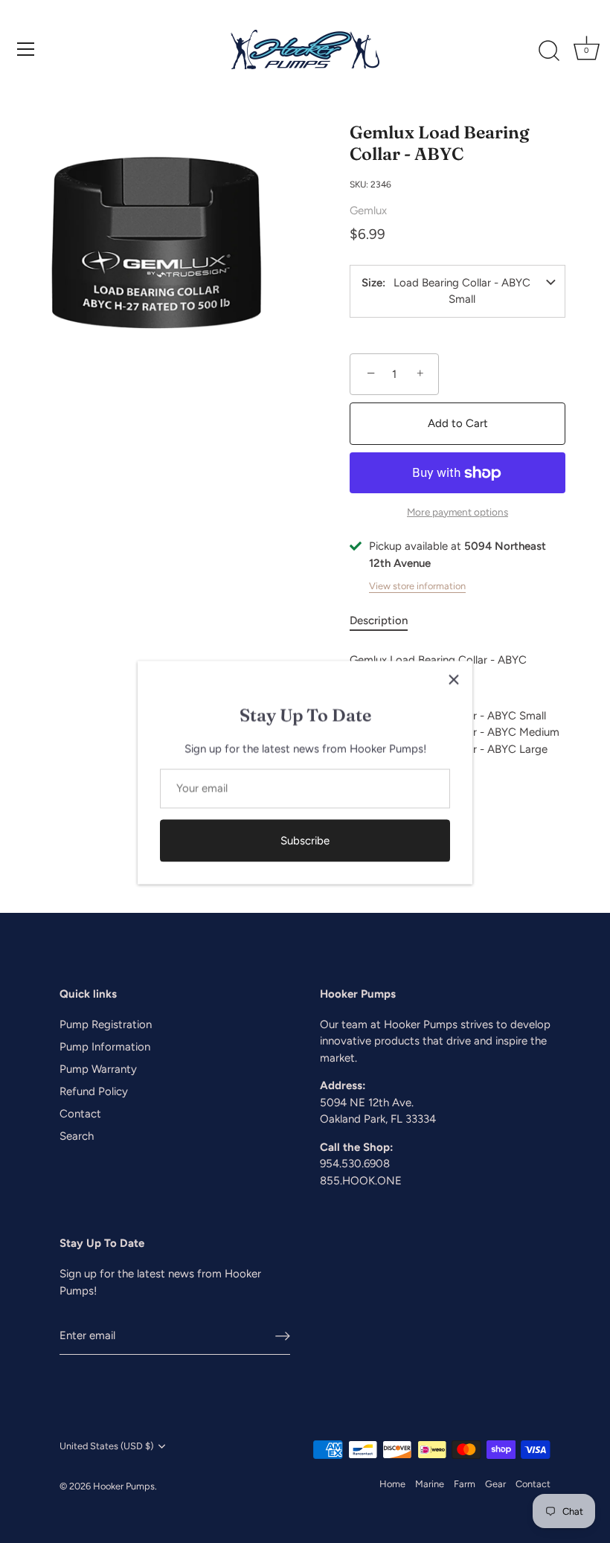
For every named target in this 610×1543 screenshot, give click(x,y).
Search (77, 1136)
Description (379, 620)
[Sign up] (282, 1335)
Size (372, 283)
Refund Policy (94, 1091)
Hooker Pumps (124, 1486)
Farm (464, 1483)
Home (392, 1483)
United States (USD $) (106, 1445)
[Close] (453, 678)
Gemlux (368, 210)
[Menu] (26, 49)
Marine (429, 1483)
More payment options (457, 512)
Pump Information (105, 1046)
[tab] (386, 620)
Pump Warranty (98, 1069)
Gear (495, 1483)
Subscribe (305, 839)
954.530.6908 (355, 1163)
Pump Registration (106, 1024)
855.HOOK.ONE (361, 1180)
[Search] (549, 51)
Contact (80, 1113)
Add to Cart (458, 423)
